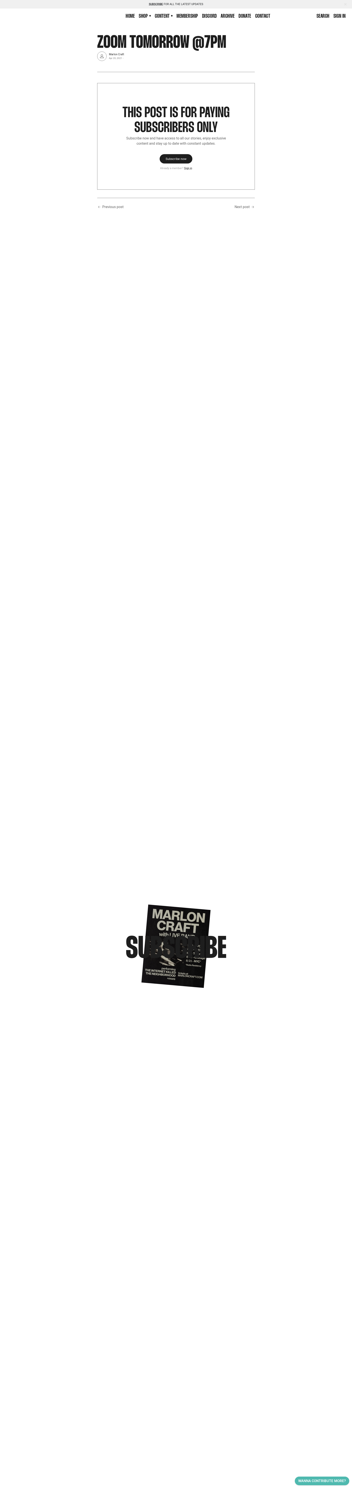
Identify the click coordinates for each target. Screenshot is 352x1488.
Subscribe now (176, 159)
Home (130, 16)
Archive (228, 16)
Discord (209, 16)
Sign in (339, 16)
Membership (187, 16)
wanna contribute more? (322, 1481)
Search (323, 16)
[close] (345, 4)
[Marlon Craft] (102, 56)
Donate (245, 16)
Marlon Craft (116, 54)
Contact (262, 16)
